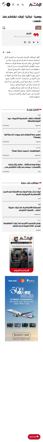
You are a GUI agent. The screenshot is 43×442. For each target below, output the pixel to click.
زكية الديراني (37, 155)
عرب (38, 28)
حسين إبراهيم (37, 214)
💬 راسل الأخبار (34, 437)
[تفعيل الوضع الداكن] (23, 5)
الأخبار (28, 33)
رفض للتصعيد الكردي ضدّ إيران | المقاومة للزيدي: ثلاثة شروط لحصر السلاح (21, 224)
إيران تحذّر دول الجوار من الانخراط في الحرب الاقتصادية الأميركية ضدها (21, 193)
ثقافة (38, 147)
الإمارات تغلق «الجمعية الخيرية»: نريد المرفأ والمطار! (23, 119)
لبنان (39, 115)
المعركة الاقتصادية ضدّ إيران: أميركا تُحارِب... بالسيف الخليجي (24, 208)
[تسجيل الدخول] (13, 5)
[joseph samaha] (4, 4)
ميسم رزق (38, 141)
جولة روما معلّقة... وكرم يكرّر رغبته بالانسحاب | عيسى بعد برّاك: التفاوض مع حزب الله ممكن (22, 165)
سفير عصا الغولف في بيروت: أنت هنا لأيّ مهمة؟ (22, 135)
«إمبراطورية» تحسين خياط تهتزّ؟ (26, 150)
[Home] (35, 5)
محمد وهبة (38, 125)
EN (18, 5)
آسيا (39, 188)
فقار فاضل (38, 230)
